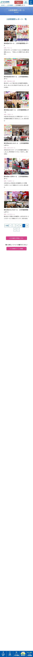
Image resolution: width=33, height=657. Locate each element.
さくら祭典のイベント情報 (16, 249)
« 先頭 (6, 226)
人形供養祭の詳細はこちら (16, 238)
